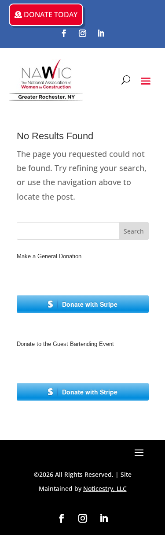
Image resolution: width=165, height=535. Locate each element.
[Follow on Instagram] (82, 33)
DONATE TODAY (50, 14)
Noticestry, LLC (105, 488)
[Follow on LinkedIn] (101, 33)
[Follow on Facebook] (64, 33)
